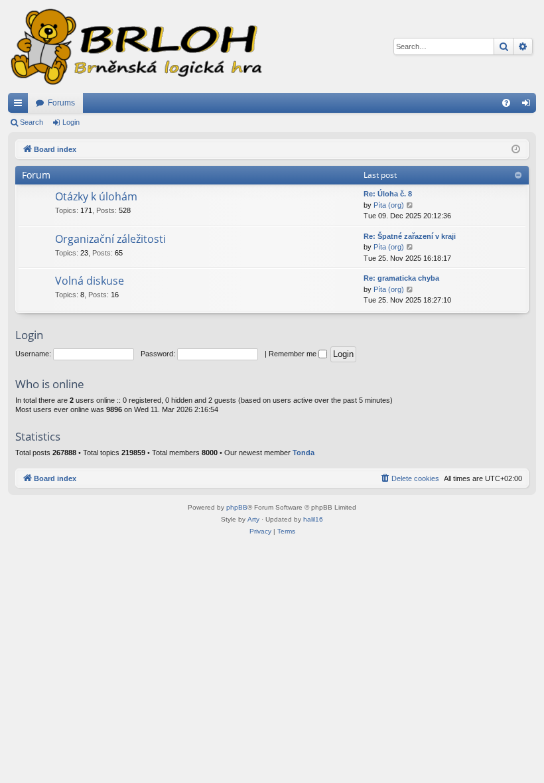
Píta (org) (389, 205)
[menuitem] (506, 103)
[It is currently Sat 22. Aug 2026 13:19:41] (515, 149)
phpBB (236, 507)
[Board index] (135, 46)
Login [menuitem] (528, 105)
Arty (253, 519)
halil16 (313, 519)
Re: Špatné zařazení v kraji (410, 236)
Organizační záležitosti (110, 239)
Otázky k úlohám (96, 196)
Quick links (20, 105)
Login (71, 122)
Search (31, 122)
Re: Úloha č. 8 (388, 194)
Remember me (293, 354)
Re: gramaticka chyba (401, 278)
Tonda (303, 453)
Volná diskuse (89, 280)
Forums (61, 102)
